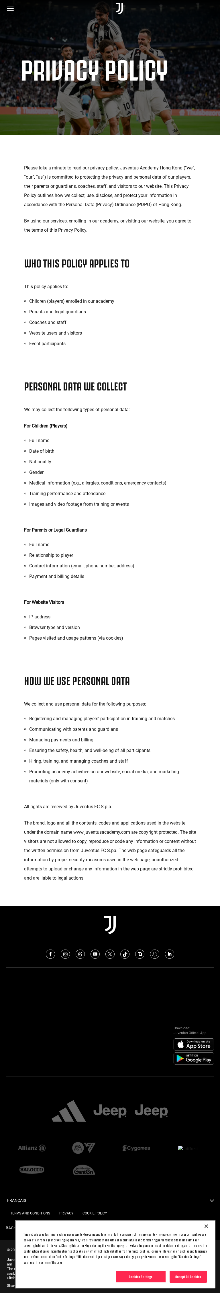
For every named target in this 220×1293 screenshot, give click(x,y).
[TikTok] (124, 954)
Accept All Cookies (188, 1276)
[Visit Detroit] (188, 1148)
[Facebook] (50, 954)
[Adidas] (69, 1111)
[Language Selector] (212, 1202)
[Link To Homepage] (119, 8)
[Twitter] (110, 954)
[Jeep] (110, 1111)
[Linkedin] (169, 954)
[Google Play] (194, 1058)
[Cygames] (136, 1148)
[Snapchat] (154, 954)
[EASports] (84, 1148)
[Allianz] (32, 1148)
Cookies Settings (140, 1276)
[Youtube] (95, 954)
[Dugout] (139, 954)
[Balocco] (32, 1170)
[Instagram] (65, 954)
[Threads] (80, 954)
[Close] (206, 1226)
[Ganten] (84, 1170)
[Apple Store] (194, 1044)
